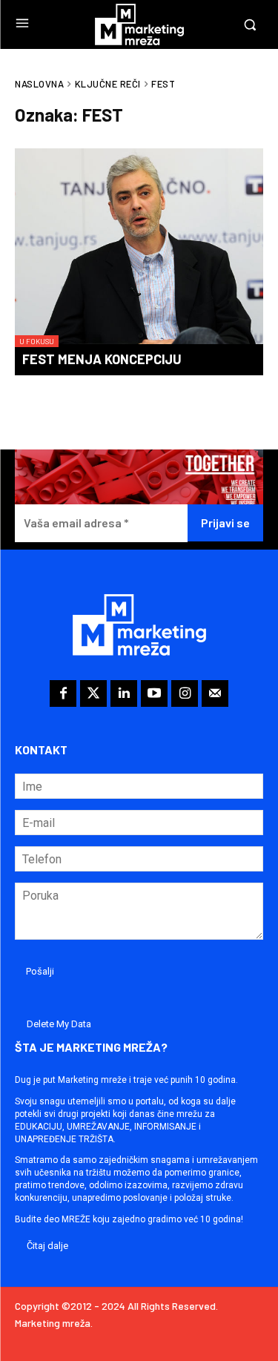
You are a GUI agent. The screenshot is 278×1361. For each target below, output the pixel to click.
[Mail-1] (215, 693)
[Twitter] (93, 693)
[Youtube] (154, 693)
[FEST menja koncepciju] (139, 247)
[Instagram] (184, 693)
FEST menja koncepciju (102, 359)
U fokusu (36, 341)
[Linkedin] (123, 693)
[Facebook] (63, 693)
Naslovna (39, 84)
